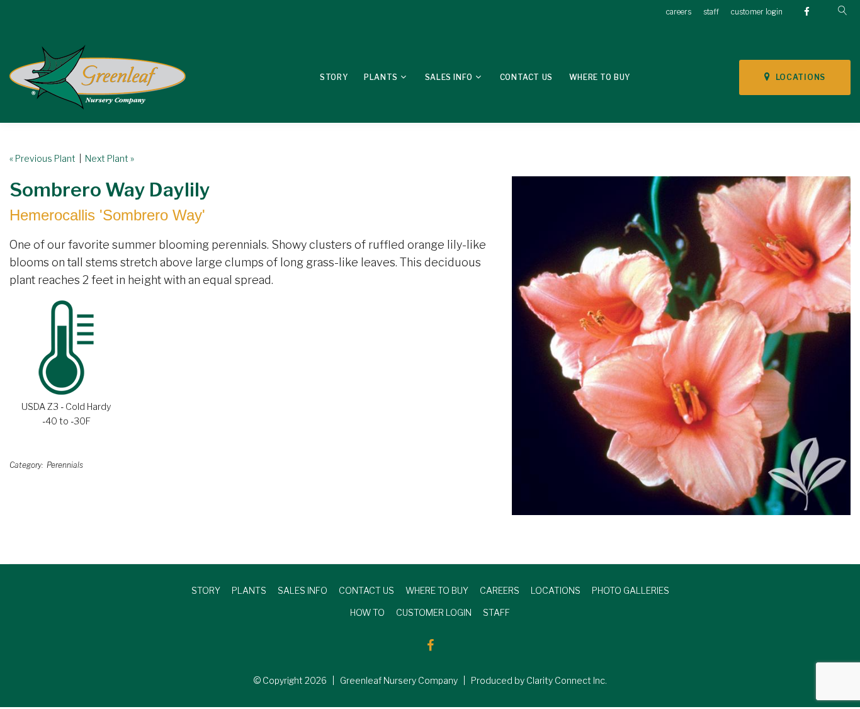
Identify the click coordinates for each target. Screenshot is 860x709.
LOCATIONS (798, 77)
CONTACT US (366, 590)
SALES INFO (302, 590)
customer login (757, 11)
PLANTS (249, 590)
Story (334, 77)
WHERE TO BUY (436, 590)
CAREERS (499, 590)
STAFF (496, 612)
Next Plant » (109, 158)
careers (678, 11)
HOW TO (367, 612)
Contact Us (526, 77)
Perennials (65, 465)
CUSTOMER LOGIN (434, 612)
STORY (205, 590)
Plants (381, 77)
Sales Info (449, 77)
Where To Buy (599, 77)
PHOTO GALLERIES (630, 590)
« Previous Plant (42, 158)
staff (711, 11)
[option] (681, 345)
